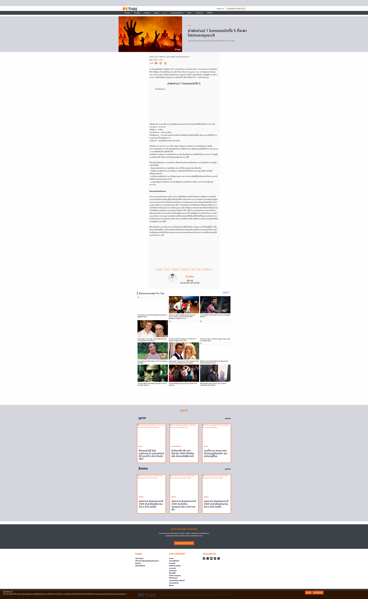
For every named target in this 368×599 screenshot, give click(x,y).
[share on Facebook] (156, 63)
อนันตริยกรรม (207, 269)
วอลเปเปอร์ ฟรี (173, 583)
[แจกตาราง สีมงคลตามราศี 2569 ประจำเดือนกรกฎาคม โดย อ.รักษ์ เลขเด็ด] (184, 484)
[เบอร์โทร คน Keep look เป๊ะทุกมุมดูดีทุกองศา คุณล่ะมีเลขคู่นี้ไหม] (216, 434)
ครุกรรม (167, 269)
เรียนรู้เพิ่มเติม (318, 592)
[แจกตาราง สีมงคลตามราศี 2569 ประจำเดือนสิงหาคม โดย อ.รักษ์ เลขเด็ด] (151, 484)
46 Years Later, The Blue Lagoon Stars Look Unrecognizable (215, 340)
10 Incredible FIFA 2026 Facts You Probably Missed (215, 316)
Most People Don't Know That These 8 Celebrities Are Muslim (213, 384)
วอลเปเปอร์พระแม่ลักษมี (177, 580)
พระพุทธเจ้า (185, 269)
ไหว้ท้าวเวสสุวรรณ (175, 575)
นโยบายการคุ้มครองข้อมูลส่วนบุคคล (147, 561)
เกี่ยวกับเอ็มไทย (140, 566)
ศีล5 (199, 269)
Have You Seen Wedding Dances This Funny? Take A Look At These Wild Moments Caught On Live (182, 316)
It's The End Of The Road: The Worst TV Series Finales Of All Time (182, 340)
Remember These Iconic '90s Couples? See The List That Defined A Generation (184, 362)
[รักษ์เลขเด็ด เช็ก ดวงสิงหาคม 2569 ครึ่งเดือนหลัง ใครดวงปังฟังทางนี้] (184, 434)
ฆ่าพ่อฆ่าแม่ (175, 269)
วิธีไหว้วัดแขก (173, 578)
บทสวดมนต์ (199, 13)
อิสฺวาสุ (190, 280)
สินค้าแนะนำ (220, 9)
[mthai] (130, 8)
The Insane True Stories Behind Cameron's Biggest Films (152, 316)
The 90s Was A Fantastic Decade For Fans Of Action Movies (152, 384)
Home (151, 57)
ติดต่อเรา (138, 563)
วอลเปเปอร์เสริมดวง (177, 13)
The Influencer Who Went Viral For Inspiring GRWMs (152, 362)
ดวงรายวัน (172, 568)
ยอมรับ (308, 592)
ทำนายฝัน (137, 13)
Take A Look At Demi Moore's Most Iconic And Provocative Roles (214, 362)
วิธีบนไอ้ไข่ (172, 573)
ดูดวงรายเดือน (176, 446)
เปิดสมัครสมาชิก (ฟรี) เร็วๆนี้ (184, 543)
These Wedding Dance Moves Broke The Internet (183, 384)
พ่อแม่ (193, 269)
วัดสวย (189, 13)
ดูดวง (189, 26)
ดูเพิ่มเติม (228, 418)
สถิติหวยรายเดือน (175, 566)
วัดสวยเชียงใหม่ (174, 561)
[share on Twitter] (161, 63)
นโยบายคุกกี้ (139, 558)
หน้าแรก (127, 13)
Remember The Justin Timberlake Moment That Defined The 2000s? (152, 340)
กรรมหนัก (159, 269)
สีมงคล (141, 497)
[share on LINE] (165, 63)
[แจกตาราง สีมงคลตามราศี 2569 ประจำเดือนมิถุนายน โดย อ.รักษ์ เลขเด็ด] (216, 484)
